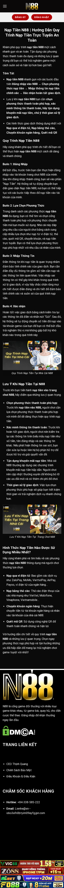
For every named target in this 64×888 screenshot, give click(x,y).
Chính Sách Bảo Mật (19, 770)
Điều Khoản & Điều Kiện (20, 776)
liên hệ (32, 450)
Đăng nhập (19, 84)
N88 (41, 47)
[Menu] (5, 6)
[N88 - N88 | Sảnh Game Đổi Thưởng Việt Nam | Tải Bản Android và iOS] (32, 6)
